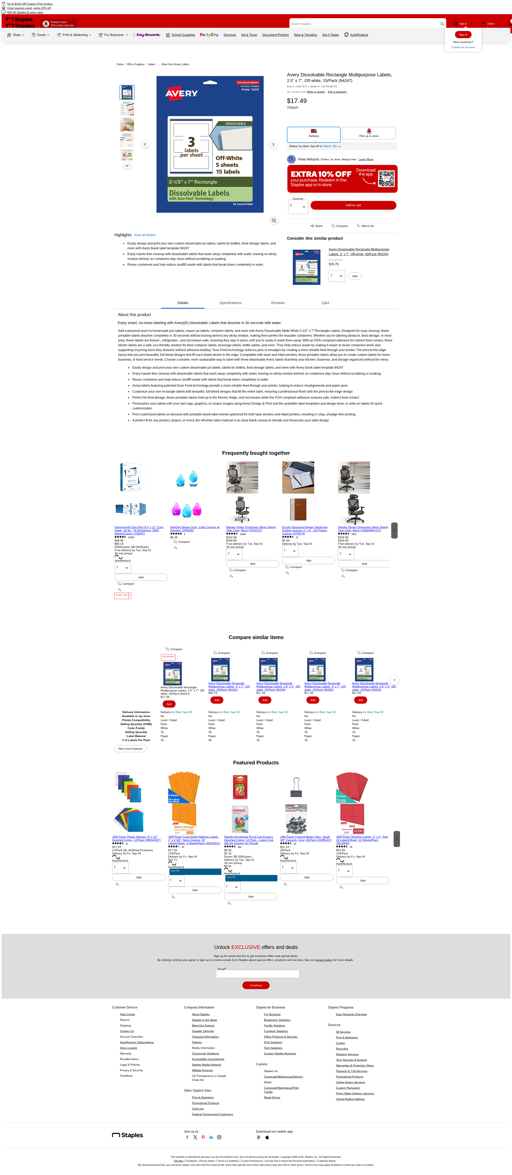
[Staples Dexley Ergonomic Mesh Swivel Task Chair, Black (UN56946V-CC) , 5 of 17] (364, 494)
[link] (86, 4)
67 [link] (127, 843)
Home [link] (120, 64)
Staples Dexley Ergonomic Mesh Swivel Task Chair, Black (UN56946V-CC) (363, 529)
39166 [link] (131, 537)
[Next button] (127, 165)
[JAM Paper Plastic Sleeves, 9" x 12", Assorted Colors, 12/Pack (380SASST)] (138, 803)
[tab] (183, 303)
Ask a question (337, 91)
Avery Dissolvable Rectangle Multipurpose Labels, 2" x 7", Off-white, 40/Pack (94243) (359, 252)
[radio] (314, 133)
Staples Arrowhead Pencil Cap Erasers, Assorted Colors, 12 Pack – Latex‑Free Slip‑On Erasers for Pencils (249, 840)
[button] (442, 24)
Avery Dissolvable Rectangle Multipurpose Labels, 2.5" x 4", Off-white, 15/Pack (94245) (374, 686)
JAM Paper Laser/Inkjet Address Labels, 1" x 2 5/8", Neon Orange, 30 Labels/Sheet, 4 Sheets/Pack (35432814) (194, 840)
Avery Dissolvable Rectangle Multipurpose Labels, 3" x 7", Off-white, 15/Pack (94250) (325, 686)
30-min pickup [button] (123, 553)
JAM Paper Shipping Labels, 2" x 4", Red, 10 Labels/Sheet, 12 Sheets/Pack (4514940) (362, 840)
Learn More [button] (366, 159)
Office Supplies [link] (136, 64)
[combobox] (367, 23)
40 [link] (295, 843)
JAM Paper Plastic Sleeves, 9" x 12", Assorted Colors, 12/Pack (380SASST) (136, 838)
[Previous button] (145, 144)
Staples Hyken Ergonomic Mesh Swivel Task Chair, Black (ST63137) (250, 529)
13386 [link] (243, 534)
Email (222, 969)
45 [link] (183, 847)
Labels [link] (151, 64)
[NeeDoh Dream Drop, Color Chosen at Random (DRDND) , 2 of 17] (196, 494)
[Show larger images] (274, 220)
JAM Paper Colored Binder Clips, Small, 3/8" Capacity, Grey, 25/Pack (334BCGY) (306, 838)
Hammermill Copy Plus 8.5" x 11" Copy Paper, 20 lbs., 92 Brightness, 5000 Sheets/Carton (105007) (139, 530)
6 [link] (184, 534)
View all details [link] (145, 235)
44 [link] (351, 847)
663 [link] (239, 847)
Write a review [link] (316, 91)
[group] (141, 530)
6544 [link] (354, 534)
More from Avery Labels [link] (175, 64)
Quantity (298, 198)
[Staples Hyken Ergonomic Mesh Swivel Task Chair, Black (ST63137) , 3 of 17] (252, 494)
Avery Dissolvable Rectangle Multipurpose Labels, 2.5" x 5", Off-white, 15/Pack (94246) (278, 686)
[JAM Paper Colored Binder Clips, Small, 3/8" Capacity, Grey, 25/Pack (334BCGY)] (306, 803)
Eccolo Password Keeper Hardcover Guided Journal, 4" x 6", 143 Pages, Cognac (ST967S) (305, 530)
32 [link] (297, 537)
